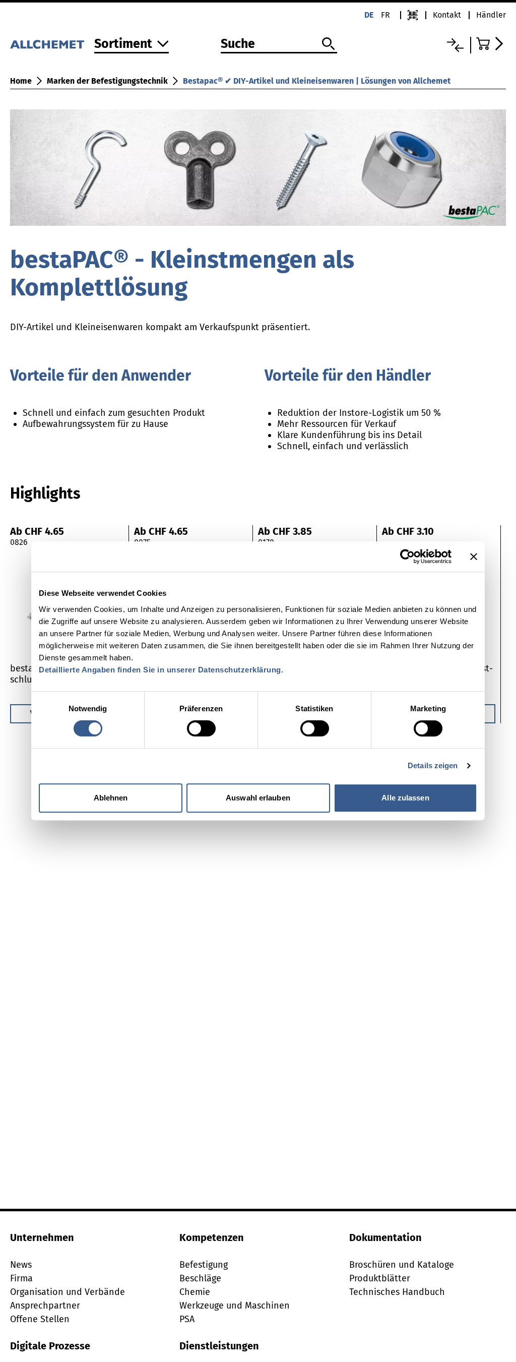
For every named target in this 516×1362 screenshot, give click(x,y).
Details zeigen (433, 765)
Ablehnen (111, 797)
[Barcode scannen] (413, 15)
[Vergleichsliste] (455, 45)
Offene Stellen (40, 1319)
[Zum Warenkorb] (491, 43)
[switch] (201, 728)
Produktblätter (379, 1278)
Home (21, 81)
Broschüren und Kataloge (401, 1264)
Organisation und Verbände (67, 1291)
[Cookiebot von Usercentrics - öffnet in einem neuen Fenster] (407, 556)
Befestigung (203, 1264)
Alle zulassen (405, 797)
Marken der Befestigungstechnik (107, 81)
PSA (187, 1319)
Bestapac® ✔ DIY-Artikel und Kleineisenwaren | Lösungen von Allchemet (316, 81)
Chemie (194, 1291)
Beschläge (200, 1278)
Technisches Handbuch (397, 1291)
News (21, 1264)
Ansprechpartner (45, 1305)
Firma (21, 1278)
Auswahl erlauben (258, 797)
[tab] (45, 493)
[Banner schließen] (473, 556)
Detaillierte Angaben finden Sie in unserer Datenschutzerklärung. (161, 669)
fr (385, 15)
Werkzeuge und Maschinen (234, 1305)
